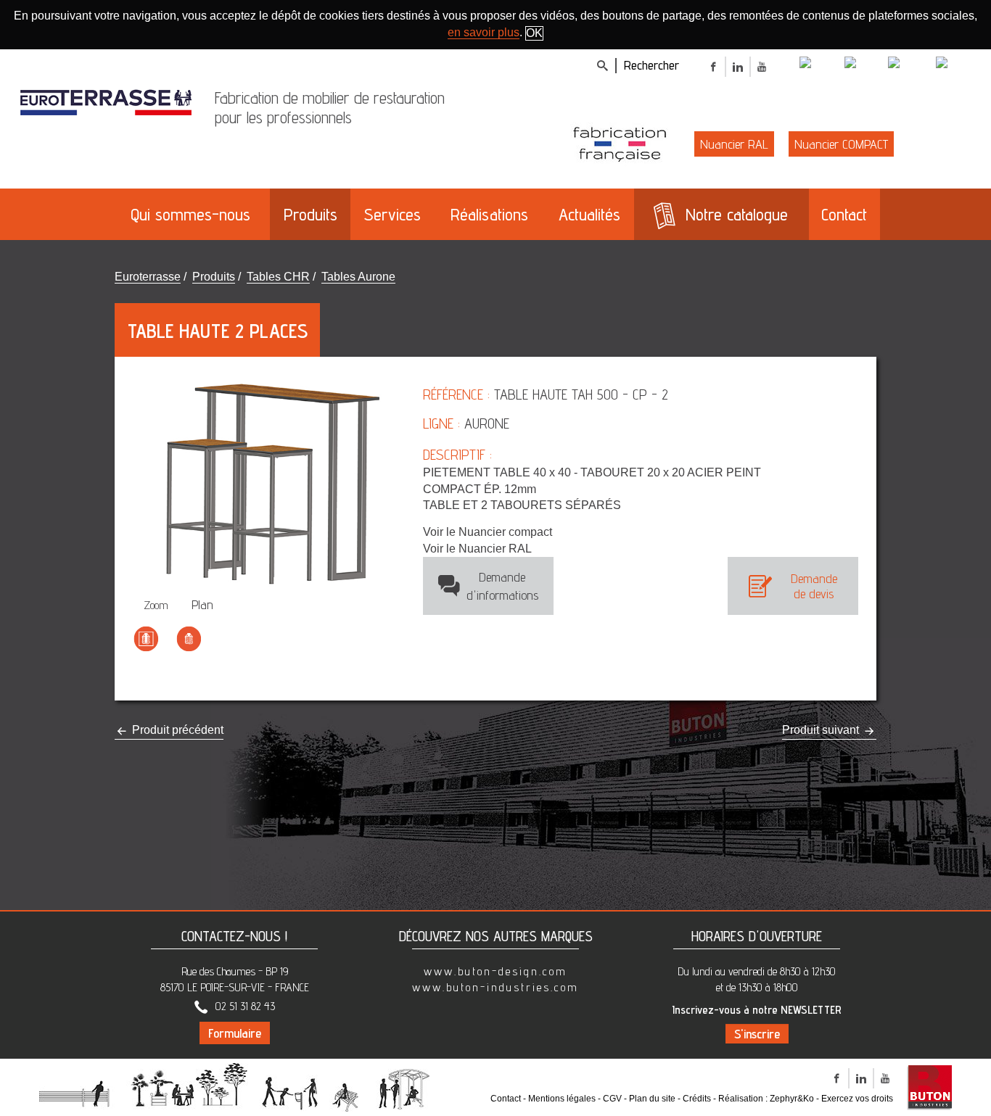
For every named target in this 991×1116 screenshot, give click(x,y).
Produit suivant (822, 730)
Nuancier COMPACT (841, 144)
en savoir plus (483, 32)
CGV (612, 1099)
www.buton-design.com (495, 971)
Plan (202, 604)
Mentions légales (562, 1099)
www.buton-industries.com (495, 987)
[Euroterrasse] (106, 99)
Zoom (156, 605)
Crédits (697, 1099)
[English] (820, 64)
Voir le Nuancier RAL (477, 548)
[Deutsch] (910, 64)
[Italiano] (864, 64)
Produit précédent (176, 730)
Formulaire (234, 1033)
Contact (505, 1099)
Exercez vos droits (857, 1099)
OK (534, 33)
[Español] (958, 64)
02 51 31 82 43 (245, 1006)
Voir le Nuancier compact (487, 532)
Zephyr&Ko (792, 1099)
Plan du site (652, 1099)
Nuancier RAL (734, 144)
